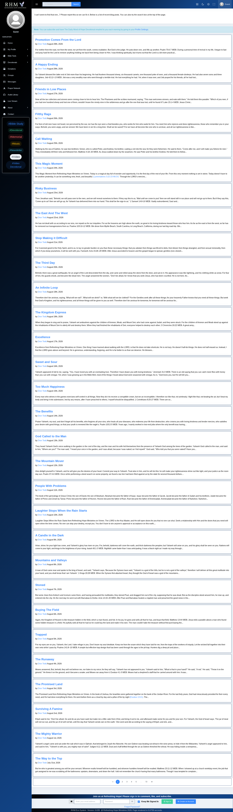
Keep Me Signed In (150, 801)
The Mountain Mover (49, 461)
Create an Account (186, 801)
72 (146, 782)
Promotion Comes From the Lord (58, 39)
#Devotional (16, 130)
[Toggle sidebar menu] (36, 4)
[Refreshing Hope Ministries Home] (16, 5)
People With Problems (50, 485)
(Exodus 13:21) (136, 697)
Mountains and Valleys (51, 560)
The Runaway (44, 659)
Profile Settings (141, 29)
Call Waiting (43, 138)
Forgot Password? (132, 807)
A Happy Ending (46, 64)
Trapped (41, 634)
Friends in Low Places (50, 89)
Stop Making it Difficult (51, 238)
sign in (133, 796)
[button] (197, 4)
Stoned (40, 585)
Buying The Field (47, 609)
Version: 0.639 (93, 810)
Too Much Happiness (50, 386)
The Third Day (45, 262)
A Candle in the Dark (49, 535)
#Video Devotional (15, 165)
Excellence (42, 337)
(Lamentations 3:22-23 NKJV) (106, 177)
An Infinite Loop (46, 287)
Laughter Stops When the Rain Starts (61, 510)
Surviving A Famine (48, 708)
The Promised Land (48, 684)
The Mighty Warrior (48, 733)
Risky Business (46, 188)
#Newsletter (16, 150)
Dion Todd (42, 44)
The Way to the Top (48, 758)
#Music (16, 143)
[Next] (152, 782)
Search (76, 4)
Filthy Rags (43, 114)
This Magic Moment (48, 163)
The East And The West (51, 213)
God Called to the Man (50, 436)
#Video (16, 156)
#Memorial (16, 136)
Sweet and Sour (46, 362)
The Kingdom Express (50, 312)
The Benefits (44, 411)
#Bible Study (15, 123)
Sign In (168, 801)
